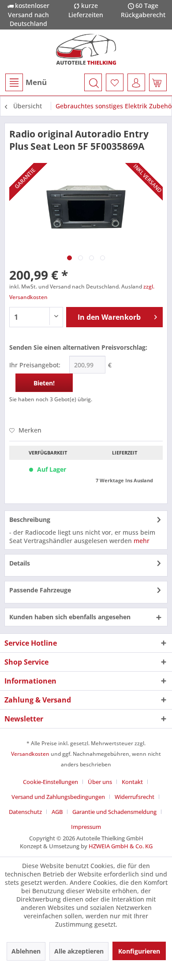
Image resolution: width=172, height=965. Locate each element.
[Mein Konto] (136, 82)
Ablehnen (26, 951)
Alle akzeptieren (79, 951)
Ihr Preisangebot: (34, 365)
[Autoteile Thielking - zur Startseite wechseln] (86, 49)
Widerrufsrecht (134, 797)
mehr (142, 540)
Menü (36, 82)
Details (19, 563)
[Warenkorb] (158, 82)
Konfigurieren (139, 951)
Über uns (100, 782)
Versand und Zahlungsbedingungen (58, 797)
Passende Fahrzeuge (40, 590)
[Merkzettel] (114, 82)
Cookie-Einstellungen (50, 782)
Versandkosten (30, 754)
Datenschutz (25, 812)
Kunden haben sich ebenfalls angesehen (70, 617)
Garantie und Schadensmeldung (114, 812)
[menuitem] (25, 82)
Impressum (86, 827)
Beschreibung (29, 519)
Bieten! (44, 383)
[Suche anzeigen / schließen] (93, 82)
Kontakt (132, 782)
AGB (57, 812)
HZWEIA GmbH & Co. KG (121, 846)
